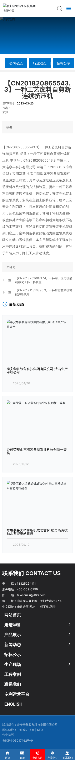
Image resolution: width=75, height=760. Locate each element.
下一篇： (8, 292)
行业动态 (39, 63)
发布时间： (9, 103)
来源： (6, 112)
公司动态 (16, 63)
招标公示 (63, 63)
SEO (40, 729)
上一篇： (8, 280)
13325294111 (26, 583)
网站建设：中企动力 (15, 729)
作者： (6, 108)
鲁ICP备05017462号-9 (17, 740)
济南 (31, 729)
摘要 (9, 127)
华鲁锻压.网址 (26, 606)
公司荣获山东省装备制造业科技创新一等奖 (37, 451)
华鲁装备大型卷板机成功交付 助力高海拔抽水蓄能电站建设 (37, 532)
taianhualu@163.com (31, 595)
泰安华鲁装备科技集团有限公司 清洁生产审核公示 (37, 370)
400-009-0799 (27, 589)
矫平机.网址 (48, 606)
